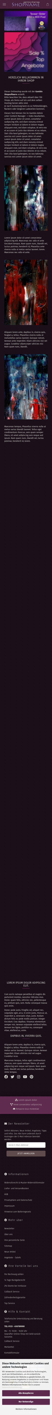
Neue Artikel (10, 1252)
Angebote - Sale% (12, 1257)
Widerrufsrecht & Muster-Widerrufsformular (24, 1182)
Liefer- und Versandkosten (16, 1188)
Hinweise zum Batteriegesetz (17, 1211)
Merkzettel (9, 1347)
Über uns (8, 1234)
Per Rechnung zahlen (14, 1274)
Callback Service (11, 1291)
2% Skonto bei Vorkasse (15, 1286)
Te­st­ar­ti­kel (26, 928)
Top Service (9, 1303)
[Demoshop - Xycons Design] (26, 4)
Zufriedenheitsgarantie (14, 1297)
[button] (36, 521)
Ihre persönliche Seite (14, 1240)
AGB (6, 1194)
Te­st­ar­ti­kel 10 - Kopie (26, 739)
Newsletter (9, 1228)
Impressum (9, 1206)
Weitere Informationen (26, 1409)
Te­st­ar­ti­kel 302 (26, 495)
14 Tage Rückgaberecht (14, 1280)
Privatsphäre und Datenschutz (18, 1200)
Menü (4, 4)
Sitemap (8, 1246)
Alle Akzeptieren (26, 1393)
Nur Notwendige (26, 1401)
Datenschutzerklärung (11, 1387)
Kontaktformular (11, 1353)
